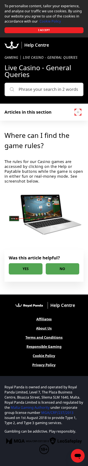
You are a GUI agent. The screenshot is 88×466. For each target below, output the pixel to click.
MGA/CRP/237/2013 (57, 412)
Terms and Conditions (44, 338)
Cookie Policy (50, 21)
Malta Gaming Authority (30, 407)
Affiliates (44, 319)
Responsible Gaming (44, 347)
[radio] (26, 268)
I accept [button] (44, 30)
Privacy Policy (44, 365)
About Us (44, 328)
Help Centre (36, 45)
